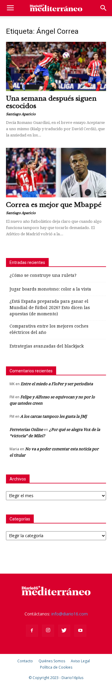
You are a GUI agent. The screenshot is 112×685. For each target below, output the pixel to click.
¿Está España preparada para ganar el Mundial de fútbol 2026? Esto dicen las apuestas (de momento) (50, 307)
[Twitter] (64, 631)
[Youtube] (80, 631)
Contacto (25, 661)
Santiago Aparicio (21, 114)
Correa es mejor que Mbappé (54, 205)
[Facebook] (32, 631)
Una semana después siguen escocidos (51, 102)
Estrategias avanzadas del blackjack (47, 346)
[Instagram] (48, 631)
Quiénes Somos (52, 661)
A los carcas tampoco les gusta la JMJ (53, 416)
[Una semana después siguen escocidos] (56, 66)
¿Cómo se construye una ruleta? (43, 275)
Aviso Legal (80, 661)
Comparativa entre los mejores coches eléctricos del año (49, 329)
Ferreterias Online (26, 429)
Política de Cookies (56, 667)
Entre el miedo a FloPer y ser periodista (57, 384)
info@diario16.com (69, 614)
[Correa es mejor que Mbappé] (56, 172)
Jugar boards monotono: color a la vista (50, 289)
